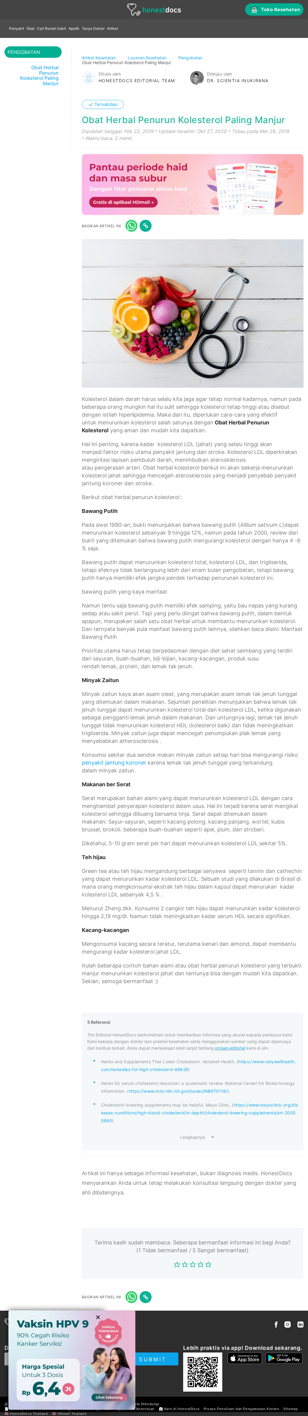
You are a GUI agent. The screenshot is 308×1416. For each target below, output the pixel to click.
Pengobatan (191, 57)
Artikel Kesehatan (99, 57)
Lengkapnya (192, 1137)
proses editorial (230, 1048)
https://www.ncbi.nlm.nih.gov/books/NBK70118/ (178, 1091)
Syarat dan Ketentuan (135, 1409)
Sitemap (290, 1409)
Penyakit (16, 28)
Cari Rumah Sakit (51, 28)
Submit (152, 1359)
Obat (30, 28)
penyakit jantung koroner (114, 762)
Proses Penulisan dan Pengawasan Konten (241, 1409)
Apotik (74, 28)
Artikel (112, 28)
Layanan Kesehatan (148, 57)
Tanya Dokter (93, 28)
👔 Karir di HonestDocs (179, 1409)
